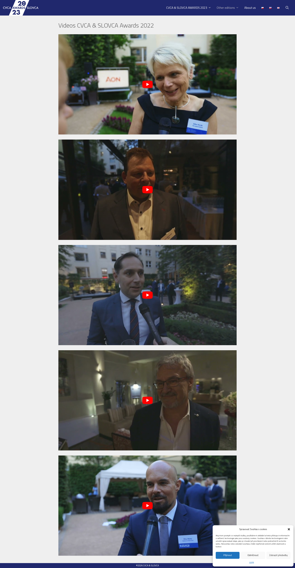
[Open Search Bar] (287, 7)
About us (250, 7)
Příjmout (227, 555)
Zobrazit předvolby (278, 555)
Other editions (226, 7)
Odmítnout (253, 555)
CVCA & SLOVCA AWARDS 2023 (186, 7)
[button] (288, 529)
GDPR (251, 562)
